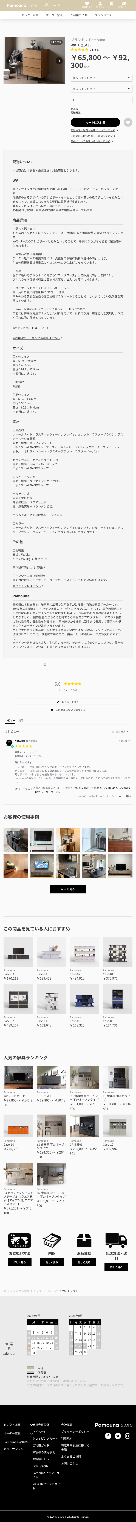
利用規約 (66, 1438)
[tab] (68, 701)
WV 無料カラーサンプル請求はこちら (36, 338)
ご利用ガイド (78, 15)
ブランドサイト (105, 15)
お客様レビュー (42, 1459)
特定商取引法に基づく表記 (75, 1447)
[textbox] (130, 733)
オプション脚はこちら (27, 586)
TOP (6, 1291)
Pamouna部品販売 (16, 1442)
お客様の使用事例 (43, 1452)
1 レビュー (95, 49)
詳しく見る (19, 1262)
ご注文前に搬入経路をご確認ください (92, 135)
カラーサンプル (13, 1449)
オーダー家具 (54, 15)
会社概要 (66, 1424)
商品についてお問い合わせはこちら (90, 141)
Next (59, 60)
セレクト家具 (29, 15)
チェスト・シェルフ (46, 1291)
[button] (24, 789)
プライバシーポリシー (75, 1431)
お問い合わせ (69, 1463)
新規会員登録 (40, 1424)
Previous (9, 60)
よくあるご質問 (71, 1456)
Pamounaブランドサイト (46, 1475)
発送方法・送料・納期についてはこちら (93, 130)
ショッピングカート (45, 1438)
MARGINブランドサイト (46, 1486)
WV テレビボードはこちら (29, 328)
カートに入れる (95, 122)
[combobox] (120, 731)
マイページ (39, 1431)
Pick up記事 (40, 1466)
